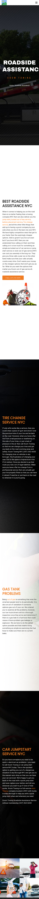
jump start (6, 219)
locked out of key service (21, 219)
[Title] (4, 2)
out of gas (11, 599)
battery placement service (12, 222)
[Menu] (36, 2)
